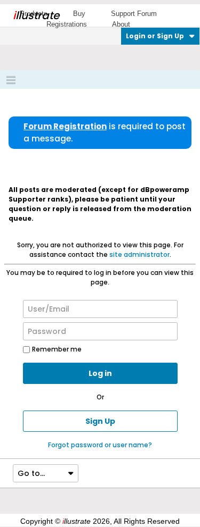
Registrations (66, 24)
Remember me (57, 349)
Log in (100, 373)
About (121, 24)
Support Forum (134, 14)
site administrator (139, 254)
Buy (79, 14)
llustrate (36, 15)
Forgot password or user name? (100, 444)
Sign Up (100, 421)
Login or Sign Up (155, 35)
